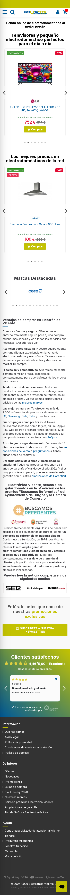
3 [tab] (31, 142)
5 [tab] (38, 142)
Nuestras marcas (16, 797)
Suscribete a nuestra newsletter (37, 630)
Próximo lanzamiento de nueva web (35, 3)
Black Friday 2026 (16, 792)
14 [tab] (57, 305)
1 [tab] (25, 142)
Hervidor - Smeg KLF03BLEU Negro (35, 107)
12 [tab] (50, 305)
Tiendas (10, 836)
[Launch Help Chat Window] (61, 886)
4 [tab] (35, 142)
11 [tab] (47, 305)
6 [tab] (41, 142)
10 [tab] (43, 305)
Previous (4, 92)
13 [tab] (53, 305)
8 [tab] (36, 305)
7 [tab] (45, 142)
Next (66, 92)
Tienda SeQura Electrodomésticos (26, 812)
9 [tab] (40, 305)
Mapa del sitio (13, 856)
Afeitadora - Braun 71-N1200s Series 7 (35, 224)
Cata (24, 416)
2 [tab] (28, 142)
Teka (32, 416)
